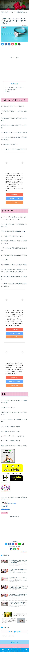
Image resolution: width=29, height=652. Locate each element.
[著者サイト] (11, 549)
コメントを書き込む (14, 632)
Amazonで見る (14, 202)
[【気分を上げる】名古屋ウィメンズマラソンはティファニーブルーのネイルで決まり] (9, 44)
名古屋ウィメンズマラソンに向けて (15, 87)
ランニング (4, 512)
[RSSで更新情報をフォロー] (18, 549)
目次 (12, 83)
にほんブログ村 (12, 503)
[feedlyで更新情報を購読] (14, 549)
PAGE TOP (15, 642)
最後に (8, 91)
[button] (26, 330)
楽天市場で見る (14, 194)
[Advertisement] (14, 51)
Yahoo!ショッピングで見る (14, 198)
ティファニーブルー (11, 89)
